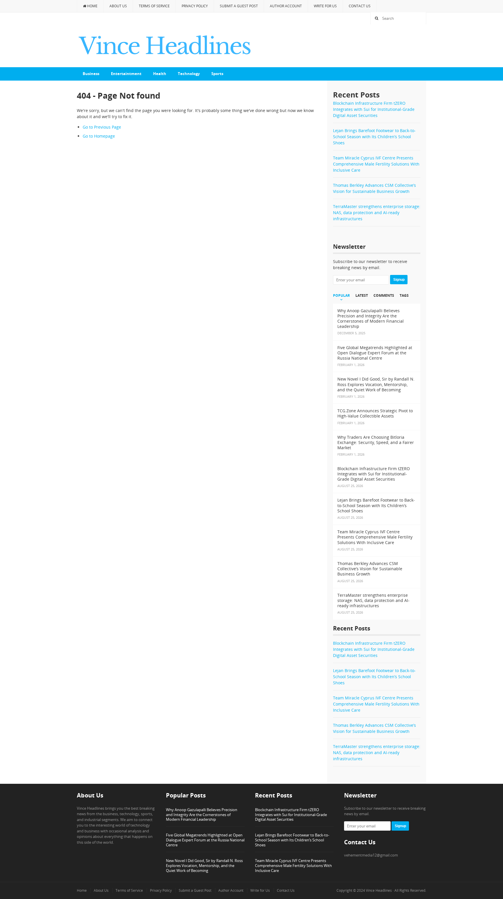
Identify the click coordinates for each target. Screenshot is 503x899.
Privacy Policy (195, 5)
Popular (341, 295)
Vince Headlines (379, 890)
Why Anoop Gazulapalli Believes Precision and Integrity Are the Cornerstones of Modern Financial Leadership (201, 814)
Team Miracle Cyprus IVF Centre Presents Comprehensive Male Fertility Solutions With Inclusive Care (376, 164)
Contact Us (360, 5)
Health (159, 73)
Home (92, 5)
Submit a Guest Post (239, 5)
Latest (361, 295)
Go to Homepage (99, 136)
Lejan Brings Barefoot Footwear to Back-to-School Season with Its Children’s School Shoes (374, 136)
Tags (404, 295)
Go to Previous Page (102, 127)
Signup (399, 280)
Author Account (286, 5)
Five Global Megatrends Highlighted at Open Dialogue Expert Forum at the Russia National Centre (205, 840)
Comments (383, 295)
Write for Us (325, 5)
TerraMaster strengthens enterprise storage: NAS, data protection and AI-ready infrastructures (376, 212)
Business (91, 73)
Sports (217, 73)
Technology (189, 73)
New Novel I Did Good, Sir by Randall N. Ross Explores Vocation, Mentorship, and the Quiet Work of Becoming (204, 865)
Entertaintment (126, 73)
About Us (118, 5)
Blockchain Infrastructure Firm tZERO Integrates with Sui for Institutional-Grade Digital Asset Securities (374, 109)
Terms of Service (154, 5)
